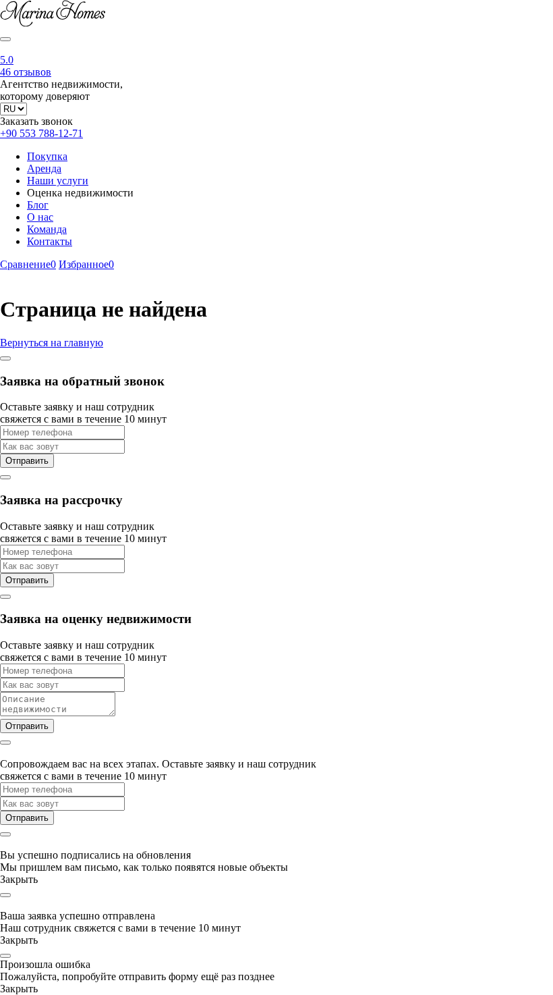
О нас (40, 217)
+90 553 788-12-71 (41, 133)
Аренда (44, 168)
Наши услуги (57, 180)
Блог (38, 205)
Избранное (86, 264)
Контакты (49, 241)
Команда (47, 229)
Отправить (27, 461)
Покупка (47, 156)
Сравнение (28, 264)
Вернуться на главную (51, 342)
